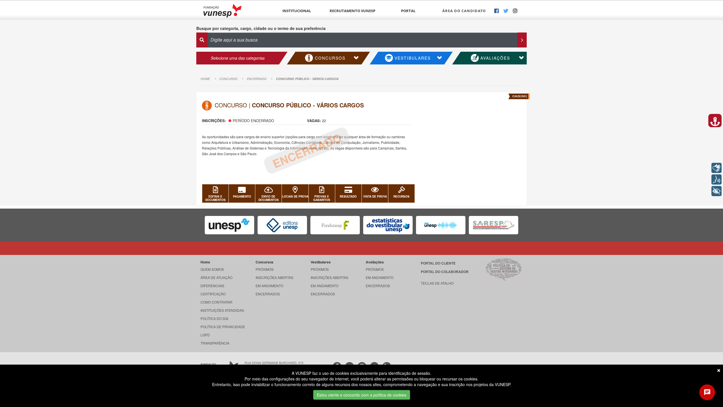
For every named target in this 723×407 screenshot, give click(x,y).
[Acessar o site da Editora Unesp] (282, 225)
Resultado (348, 196)
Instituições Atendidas (222, 310)
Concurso (228, 79)
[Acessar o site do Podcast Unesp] (440, 225)
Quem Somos (212, 269)
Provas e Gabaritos (321, 198)
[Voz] (716, 179)
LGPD (205, 334)
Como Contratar (216, 302)
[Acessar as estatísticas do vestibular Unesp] (388, 225)
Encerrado (257, 79)
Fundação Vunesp (222, 10)
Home (205, 79)
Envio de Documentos (268, 198)
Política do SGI (214, 318)
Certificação (213, 293)
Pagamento (242, 196)
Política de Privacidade (223, 326)
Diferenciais (212, 285)
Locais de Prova (295, 196)
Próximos (265, 269)
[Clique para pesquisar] (522, 40)
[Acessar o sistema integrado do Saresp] (493, 225)
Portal (408, 10)
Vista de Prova (375, 196)
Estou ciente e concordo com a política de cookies (361, 395)
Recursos (401, 196)
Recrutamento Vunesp (352, 10)
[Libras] (716, 168)
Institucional (296, 10)
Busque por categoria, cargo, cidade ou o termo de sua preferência (261, 28)
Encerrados (268, 293)
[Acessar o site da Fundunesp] (335, 225)
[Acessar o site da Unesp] (229, 225)
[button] (715, 120)
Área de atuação (216, 277)
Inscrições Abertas (274, 277)
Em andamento (269, 285)
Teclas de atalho (437, 283)
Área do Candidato (464, 10)
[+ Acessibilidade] (716, 191)
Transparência (215, 343)
